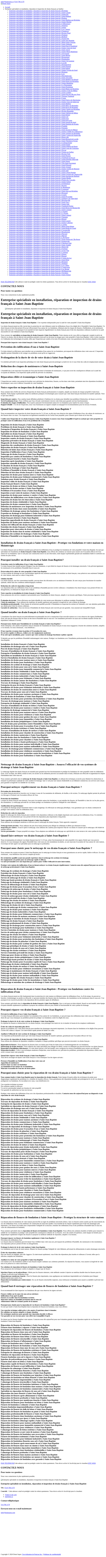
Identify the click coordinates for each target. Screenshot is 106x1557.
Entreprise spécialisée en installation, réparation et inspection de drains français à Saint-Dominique (41, 87)
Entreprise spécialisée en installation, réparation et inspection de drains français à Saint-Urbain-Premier (42, 172)
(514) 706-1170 (19, 2)
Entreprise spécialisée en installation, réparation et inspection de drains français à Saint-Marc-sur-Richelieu (43, 105)
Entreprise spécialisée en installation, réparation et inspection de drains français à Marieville (38, 247)
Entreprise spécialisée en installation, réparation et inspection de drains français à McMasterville (40, 271)
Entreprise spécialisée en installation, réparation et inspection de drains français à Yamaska (38, 128)
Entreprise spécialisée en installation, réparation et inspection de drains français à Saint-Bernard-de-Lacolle (43, 139)
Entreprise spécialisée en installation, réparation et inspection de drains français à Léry (37, 74)
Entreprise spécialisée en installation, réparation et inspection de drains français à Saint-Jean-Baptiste (41, 40)
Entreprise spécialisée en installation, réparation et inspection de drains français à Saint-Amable (40, 245)
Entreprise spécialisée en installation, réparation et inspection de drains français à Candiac (38, 224)
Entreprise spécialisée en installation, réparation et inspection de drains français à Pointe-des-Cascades (42, 180)
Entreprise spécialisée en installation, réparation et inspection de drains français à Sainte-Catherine (41, 223)
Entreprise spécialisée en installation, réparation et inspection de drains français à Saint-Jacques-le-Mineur (43, 130)
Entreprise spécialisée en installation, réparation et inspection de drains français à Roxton (38, 185)
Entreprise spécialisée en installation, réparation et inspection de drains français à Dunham (38, 35)
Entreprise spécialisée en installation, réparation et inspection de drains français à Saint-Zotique (40, 275)
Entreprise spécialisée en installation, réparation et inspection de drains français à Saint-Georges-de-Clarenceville (45, 174)
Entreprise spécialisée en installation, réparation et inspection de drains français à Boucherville (39, 200)
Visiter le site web (11, 1495)
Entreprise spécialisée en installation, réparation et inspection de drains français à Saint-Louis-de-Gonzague (44, 148)
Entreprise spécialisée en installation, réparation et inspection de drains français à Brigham (38, 72)
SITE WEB (92, 282)
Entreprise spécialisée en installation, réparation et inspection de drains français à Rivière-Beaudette (41, 111)
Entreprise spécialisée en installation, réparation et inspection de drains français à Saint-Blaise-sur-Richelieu (44, 89)
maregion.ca (9, 1497)
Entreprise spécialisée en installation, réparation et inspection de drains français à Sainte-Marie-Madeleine (43, 52)
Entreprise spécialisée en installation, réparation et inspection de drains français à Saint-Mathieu (40, 104)
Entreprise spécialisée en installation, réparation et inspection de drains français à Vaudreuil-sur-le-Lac (42, 158)
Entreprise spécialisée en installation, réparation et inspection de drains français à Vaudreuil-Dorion (41, 206)
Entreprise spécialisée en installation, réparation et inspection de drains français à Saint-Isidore (39, 68)
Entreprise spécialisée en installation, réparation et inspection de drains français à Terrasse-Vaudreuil (41, 96)
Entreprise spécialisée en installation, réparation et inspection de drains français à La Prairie (38, 213)
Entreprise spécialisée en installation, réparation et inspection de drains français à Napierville (39, 39)
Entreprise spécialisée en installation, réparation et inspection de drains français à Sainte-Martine (40, 22)
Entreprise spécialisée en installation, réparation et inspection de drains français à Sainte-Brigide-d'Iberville (43, 159)
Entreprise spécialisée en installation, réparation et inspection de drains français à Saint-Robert (39, 115)
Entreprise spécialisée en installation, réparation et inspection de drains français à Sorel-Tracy (39, 202)
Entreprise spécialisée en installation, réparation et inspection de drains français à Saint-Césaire (39, 13)
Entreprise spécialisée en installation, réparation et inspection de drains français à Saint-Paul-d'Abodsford (43, 46)
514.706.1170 (5, 1505)
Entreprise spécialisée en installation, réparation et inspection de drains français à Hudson (38, 18)
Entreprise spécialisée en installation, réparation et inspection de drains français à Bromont (38, 262)
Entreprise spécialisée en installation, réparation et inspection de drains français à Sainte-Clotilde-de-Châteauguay (46, 132)
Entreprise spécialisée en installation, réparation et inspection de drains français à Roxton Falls (39, 154)
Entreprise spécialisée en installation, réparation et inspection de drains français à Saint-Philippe (40, 16)
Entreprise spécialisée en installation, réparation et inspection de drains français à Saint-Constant (40, 210)
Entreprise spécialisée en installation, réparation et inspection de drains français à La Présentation (40, 85)
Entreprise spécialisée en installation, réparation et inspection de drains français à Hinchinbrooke (40, 76)
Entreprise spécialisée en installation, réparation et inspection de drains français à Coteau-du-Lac (40, 258)
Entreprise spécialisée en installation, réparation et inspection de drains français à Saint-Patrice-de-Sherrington (44, 100)
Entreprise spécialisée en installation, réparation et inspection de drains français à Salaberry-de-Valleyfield (43, 198)
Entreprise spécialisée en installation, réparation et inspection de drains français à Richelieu (38, 11)
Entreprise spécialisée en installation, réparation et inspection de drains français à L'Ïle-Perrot (39, 237)
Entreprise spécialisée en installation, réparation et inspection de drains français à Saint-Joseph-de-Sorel (42, 122)
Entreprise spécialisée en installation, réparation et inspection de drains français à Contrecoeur (39, 267)
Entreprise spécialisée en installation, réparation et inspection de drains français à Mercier (38, 236)
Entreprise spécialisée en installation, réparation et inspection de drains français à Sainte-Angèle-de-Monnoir (44, 169)
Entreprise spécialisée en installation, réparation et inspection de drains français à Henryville (39, 137)
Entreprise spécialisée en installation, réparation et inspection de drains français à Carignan (38, 252)
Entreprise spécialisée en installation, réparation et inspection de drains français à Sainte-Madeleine (41, 83)
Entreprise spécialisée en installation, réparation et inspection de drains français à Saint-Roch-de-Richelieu (43, 107)
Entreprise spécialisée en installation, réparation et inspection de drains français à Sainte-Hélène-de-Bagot (43, 146)
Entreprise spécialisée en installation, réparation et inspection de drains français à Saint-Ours (39, 119)
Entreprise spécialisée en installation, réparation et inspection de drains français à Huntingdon (39, 59)
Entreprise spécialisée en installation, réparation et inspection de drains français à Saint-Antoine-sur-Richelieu (44, 133)
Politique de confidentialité (52, 1554)
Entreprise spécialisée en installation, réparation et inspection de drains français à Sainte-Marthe (40, 178)
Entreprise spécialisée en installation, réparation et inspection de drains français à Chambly (38, 211)
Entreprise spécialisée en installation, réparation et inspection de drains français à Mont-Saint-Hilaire (41, 226)
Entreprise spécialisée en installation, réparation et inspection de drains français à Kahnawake (39, 241)
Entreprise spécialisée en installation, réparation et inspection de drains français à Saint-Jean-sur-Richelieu (43, 191)
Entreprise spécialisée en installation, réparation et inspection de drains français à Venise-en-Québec (41, 152)
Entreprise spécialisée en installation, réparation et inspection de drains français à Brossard (38, 193)
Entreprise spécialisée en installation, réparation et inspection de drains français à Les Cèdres (39, 265)
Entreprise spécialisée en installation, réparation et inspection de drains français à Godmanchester (40, 143)
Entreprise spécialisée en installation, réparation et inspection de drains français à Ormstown (39, 31)
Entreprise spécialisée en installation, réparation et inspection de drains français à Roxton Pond (39, 33)
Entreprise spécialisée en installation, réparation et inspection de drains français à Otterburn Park (40, 243)
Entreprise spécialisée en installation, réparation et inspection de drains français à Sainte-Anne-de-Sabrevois (44, 102)
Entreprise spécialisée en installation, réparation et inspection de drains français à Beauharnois (39, 232)
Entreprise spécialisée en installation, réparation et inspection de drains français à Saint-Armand (40, 167)
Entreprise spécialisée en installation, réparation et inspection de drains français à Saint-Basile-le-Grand (42, 228)
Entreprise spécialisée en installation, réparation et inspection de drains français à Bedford (38, 37)
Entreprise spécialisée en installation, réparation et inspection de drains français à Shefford (38, 264)
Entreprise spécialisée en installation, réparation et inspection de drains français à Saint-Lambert (40, 215)
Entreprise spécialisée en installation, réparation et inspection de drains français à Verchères (38, 273)
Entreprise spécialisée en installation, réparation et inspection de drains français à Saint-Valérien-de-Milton (43, 113)
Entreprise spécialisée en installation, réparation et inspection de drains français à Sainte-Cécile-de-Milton (43, 91)
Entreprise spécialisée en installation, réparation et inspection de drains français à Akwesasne (39, 53)
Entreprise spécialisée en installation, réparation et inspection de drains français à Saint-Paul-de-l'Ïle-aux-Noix (44, 94)
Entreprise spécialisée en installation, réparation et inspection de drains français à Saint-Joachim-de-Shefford (44, 176)
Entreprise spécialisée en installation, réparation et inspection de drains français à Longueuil (39, 189)
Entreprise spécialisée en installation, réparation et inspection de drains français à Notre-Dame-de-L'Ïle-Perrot (44, 239)
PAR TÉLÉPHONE (7, 282)
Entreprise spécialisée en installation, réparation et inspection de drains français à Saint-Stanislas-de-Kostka (44, 124)
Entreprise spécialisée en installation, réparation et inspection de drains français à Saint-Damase (40, 66)
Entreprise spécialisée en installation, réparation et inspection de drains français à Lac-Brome (39, 269)
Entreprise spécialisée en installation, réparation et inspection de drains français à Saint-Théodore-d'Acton (43, 141)
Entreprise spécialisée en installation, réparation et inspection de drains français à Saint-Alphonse (40, 44)
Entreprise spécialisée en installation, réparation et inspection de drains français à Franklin (38, 126)
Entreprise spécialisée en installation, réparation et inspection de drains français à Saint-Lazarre (40, 221)
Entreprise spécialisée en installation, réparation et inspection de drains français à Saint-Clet (38, 117)
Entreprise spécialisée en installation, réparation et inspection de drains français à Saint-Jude (39, 171)
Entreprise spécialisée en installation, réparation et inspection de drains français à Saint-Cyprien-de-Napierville (45, 135)
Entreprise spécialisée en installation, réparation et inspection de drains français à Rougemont (39, 57)
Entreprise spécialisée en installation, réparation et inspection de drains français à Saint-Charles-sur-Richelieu (44, 109)
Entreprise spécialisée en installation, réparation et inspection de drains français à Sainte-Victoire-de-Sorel (43, 70)
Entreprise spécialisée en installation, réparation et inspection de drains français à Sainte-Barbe (39, 145)
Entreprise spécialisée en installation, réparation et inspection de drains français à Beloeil (37, 219)
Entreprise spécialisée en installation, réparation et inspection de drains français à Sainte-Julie (39, 204)
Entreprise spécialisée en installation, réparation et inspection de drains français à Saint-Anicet (39, 50)
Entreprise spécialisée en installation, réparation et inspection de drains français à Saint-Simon (39, 161)
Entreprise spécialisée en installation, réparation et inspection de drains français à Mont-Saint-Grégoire (42, 42)
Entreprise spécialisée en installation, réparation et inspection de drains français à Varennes (38, 217)
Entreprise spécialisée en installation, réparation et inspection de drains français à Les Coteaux (39, 29)
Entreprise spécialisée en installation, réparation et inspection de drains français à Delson (37, 254)
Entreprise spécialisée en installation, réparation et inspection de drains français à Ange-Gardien (40, 92)
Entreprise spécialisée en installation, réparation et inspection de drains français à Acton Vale (39, 251)
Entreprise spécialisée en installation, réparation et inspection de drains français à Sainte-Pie (38, 14)
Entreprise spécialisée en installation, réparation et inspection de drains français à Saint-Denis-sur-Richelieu (44, 81)
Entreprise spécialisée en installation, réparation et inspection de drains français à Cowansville (39, 230)
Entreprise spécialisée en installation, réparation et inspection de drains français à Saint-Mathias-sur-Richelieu (44, 20)
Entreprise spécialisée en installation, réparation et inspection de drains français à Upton (37, 98)
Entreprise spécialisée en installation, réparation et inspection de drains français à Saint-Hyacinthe (40, 197)
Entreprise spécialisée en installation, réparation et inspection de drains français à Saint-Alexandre (40, 78)
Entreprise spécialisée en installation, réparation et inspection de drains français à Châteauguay (39, 24)
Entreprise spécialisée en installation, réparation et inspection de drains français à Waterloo (38, 26)
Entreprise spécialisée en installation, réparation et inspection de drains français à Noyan (37, 150)
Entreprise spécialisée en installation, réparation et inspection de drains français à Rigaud (38, 256)
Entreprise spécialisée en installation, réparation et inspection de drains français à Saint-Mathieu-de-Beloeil (43, 79)
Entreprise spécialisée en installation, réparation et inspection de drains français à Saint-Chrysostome (41, 61)
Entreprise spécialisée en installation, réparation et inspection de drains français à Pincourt (38, 234)
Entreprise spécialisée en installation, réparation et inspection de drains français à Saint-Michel (39, 55)
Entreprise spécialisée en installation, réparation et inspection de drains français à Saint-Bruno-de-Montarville (44, 208)
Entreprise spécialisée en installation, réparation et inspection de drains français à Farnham (38, 249)
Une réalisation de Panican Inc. (32, 1554)
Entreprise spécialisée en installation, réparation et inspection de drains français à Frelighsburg (39, 184)
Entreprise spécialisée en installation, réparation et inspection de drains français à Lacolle (38, 63)
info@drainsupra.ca (7, 2)
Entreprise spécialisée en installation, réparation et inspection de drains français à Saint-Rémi (39, 260)
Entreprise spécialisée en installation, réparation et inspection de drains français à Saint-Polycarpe (40, 120)
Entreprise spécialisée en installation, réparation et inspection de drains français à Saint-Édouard (40, 165)
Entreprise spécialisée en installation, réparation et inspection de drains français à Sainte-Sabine (40, 182)
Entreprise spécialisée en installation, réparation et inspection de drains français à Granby (38, 195)
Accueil (7, 7)
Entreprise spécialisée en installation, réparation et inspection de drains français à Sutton (37, 27)
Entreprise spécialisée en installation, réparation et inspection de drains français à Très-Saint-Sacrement (42, 163)
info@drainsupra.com (8, 1513)
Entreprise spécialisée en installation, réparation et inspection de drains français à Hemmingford (40, 65)
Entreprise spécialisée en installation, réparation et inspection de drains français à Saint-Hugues (40, 156)
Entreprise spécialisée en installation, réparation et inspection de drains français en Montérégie (39, 187)
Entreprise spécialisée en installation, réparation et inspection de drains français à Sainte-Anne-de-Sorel (42, 48)
